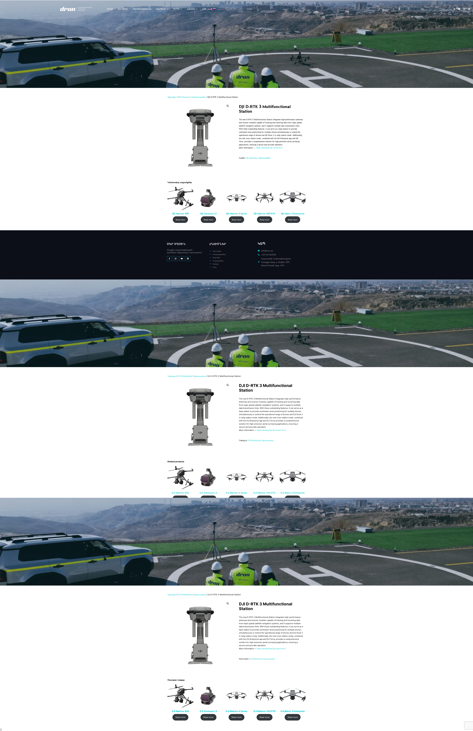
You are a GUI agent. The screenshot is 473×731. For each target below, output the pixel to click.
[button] (228, 106)
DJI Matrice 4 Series (236, 213)
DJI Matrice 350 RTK (264, 213)
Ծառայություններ (142, 9)
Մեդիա (176, 9)
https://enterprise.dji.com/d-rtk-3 (269, 147)
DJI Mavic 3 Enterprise (292, 213)
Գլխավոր (172, 97)
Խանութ (191, 9)
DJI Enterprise (184, 97)
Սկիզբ (110, 9)
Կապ (204, 9)
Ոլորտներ (161, 9)
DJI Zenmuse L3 (208, 213)
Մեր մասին (123, 9)
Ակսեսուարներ (199, 97)
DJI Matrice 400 (180, 213)
